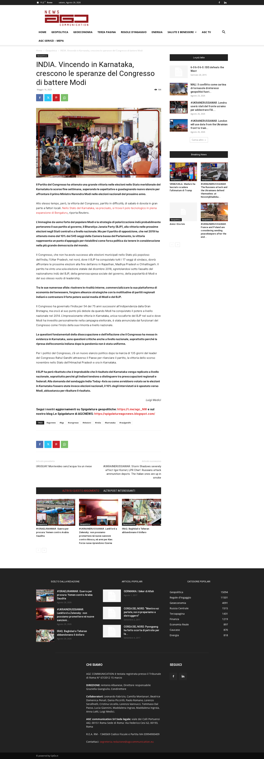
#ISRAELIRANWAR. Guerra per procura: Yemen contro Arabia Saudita (52, 532)
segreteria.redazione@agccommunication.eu (127, 741)
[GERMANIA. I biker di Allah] (112, 595)
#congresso (73, 422)
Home (42, 32)
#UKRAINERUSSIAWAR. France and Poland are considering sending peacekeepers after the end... (213, 230)
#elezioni (87, 422)
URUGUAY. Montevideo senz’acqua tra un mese (64, 466)
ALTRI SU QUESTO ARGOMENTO (80, 490)
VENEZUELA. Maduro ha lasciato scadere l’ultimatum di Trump (182, 187)
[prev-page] (38, 550)
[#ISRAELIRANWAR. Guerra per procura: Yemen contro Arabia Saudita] (55, 512)
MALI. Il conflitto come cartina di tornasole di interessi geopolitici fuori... (208, 88)
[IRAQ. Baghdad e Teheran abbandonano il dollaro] (141, 512)
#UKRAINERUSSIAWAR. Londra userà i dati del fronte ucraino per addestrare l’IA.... (209, 106)
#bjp (62, 422)
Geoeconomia (82, 32)
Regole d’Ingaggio (134, 32)
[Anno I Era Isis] (183, 212)
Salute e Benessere (181, 32)
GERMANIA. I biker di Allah (139, 591)
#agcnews (51, 422)
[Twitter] (48, 97)
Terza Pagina (107, 32)
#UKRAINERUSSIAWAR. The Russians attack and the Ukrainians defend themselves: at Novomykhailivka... (214, 190)
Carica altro (197, 139)
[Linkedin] (225, 2)
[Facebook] (219, 2)
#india (98, 422)
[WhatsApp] (64, 97)
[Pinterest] (56, 97)
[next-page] (44, 550)
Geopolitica (59, 32)
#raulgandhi (125, 422)
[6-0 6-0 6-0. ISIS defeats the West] (179, 72)
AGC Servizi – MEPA (51, 40)
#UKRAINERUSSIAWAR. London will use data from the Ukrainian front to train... (209, 124)
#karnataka (110, 422)
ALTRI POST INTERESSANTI (119, 490)
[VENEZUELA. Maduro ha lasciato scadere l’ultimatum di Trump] (183, 172)
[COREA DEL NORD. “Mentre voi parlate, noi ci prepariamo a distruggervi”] (112, 613)
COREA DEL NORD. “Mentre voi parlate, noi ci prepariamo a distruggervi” (141, 612)
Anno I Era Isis (177, 224)
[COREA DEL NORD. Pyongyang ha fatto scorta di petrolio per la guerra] (112, 631)
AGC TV (206, 32)
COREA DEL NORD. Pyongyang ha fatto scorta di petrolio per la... (141, 630)
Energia (157, 32)
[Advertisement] (162, 18)
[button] (223, 32)
